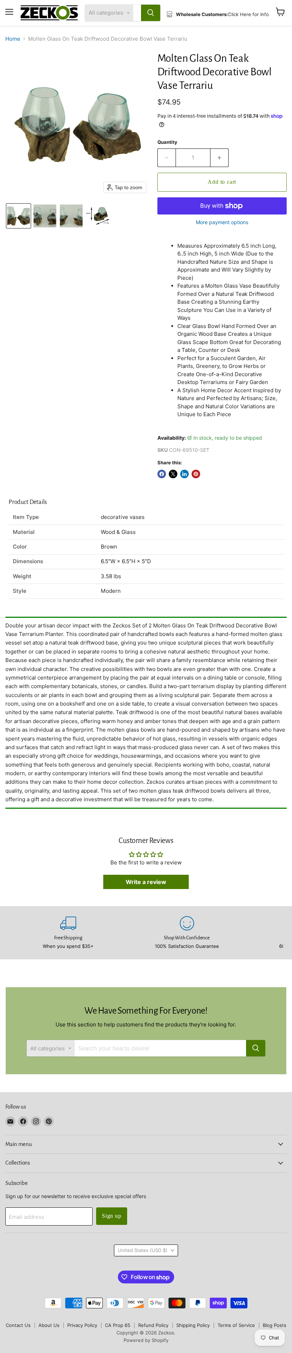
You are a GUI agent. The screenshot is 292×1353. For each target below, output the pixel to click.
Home (12, 39)
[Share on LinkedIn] (184, 474)
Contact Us (18, 1325)
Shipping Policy (193, 1325)
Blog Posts (274, 1325)
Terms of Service (236, 1325)
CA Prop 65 (117, 1325)
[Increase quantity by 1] (219, 157)
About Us (48, 1325)
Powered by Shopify (146, 1340)
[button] (18, 216)
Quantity (167, 142)
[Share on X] (173, 474)
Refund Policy (153, 1325)
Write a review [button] (146, 881)
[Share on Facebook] (161, 474)
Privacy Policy (82, 1325)
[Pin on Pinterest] (196, 474)
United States (142, 1250)
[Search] (150, 13)
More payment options (222, 222)
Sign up (111, 1216)
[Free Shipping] (68, 932)
